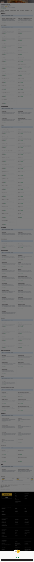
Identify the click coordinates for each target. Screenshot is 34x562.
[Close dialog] (32, 552)
